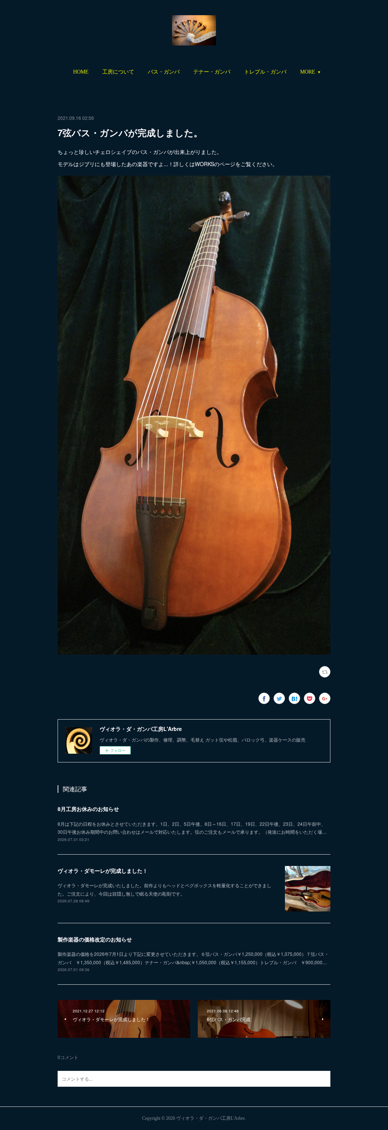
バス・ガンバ (164, 72)
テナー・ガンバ (211, 72)
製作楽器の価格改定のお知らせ (95, 939)
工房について (118, 72)
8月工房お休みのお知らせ (88, 809)
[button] (81, 72)
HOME (81, 72)
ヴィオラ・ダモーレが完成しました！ (103, 870)
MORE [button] (307, 72)
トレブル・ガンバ (265, 72)
